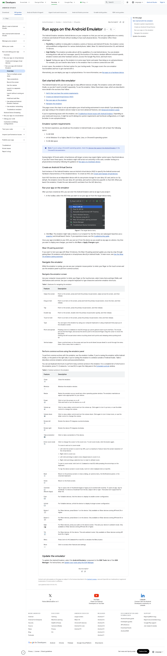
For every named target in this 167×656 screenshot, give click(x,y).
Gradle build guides (100, 12)
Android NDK (125, 631)
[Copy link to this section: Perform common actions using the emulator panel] (86, 351)
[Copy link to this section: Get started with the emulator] (77, 81)
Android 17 (101, 617)
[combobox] (114, 2)
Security (30, 623)
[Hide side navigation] (23, 652)
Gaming (54, 617)
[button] (11, 27)
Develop (54, 2)
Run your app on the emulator (56, 100)
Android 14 (101, 626)
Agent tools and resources (58, 12)
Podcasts (31, 635)
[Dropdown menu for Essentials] (29, 2)
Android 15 (101, 623)
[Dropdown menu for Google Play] (75, 2)
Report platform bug (150, 617)
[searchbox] (13, 18)
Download (5, 12)
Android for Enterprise (35, 620)
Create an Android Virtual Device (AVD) (59, 97)
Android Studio (152, 2)
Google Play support (150, 623)
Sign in (162, 2)
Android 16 (101, 620)
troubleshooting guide (101, 236)
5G (52, 632)
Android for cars (80, 626)
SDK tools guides (118, 12)
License (37, 651)
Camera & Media (56, 626)
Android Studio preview (80, 12)
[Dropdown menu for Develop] (59, 2)
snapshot (49, 236)
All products (99, 643)
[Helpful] (120, 22)
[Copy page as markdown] (111, 29)
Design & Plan (39, 2)
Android (30, 617)
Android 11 (101, 635)
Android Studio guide (127, 618)
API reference (125, 625)
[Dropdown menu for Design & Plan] (46, 2)
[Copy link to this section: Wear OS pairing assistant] (65, 248)
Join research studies (150, 626)
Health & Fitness (56, 623)
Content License (92, 579)
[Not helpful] (123, 22)
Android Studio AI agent (35, 12)
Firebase (70, 643)
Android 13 (101, 629)
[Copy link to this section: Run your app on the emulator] (71, 188)
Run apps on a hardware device (113, 73)
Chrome (61, 643)
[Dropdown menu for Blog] (88, 2)
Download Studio (126, 628)
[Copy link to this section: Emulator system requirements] (72, 124)
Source (30, 626)
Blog (83, 2)
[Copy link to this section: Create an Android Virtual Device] (74, 167)
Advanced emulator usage (110, 110)
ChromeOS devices (80, 623)
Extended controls (102, 366)
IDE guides (18, 12)
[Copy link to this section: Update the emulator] (67, 556)
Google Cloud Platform (84, 643)
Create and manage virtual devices (106, 174)
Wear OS (77, 620)
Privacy (53, 629)
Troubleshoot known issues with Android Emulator (95, 114)
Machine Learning (56, 620)
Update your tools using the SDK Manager (79, 563)
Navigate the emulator (54, 104)
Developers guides (126, 622)
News (30, 629)
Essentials (23, 2)
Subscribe (143, 651)
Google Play (69, 2)
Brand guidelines (46, 651)
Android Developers (47, 22)
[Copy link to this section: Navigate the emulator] (64, 262)
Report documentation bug (152, 620)
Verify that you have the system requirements (62, 93)
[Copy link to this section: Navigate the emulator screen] (69, 274)
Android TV (78, 629)
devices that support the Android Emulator (102, 148)
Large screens (79, 617)
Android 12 (101, 632)
